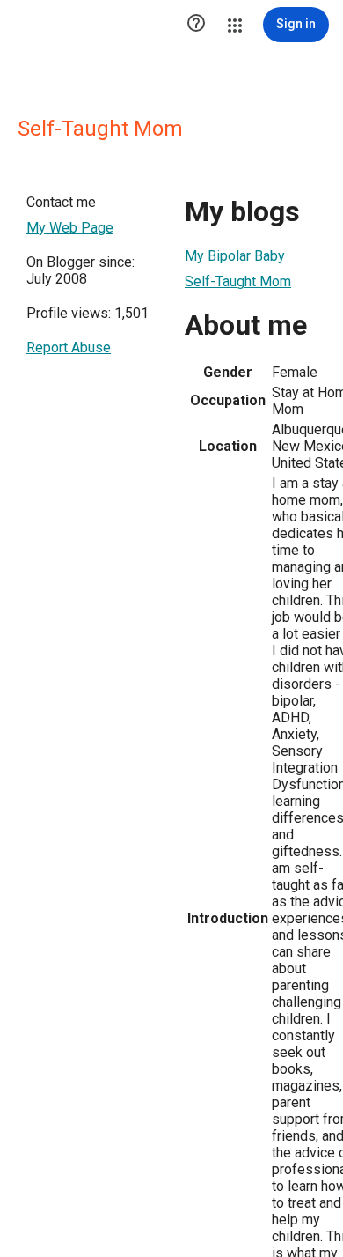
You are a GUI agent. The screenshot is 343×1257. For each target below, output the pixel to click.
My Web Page (69, 227)
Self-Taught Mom (238, 281)
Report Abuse (68, 347)
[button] (196, 25)
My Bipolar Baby (235, 256)
